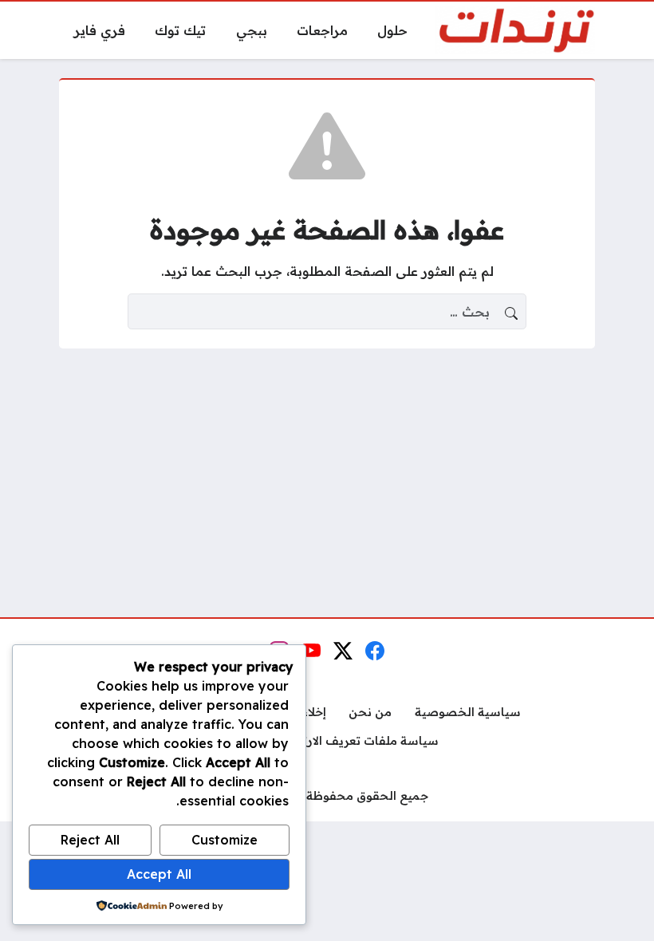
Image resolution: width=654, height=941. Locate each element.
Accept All (159, 874)
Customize (224, 840)
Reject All (90, 840)
